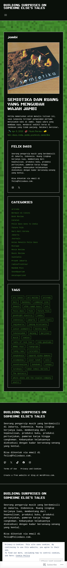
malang (33, 333)
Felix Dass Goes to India (25, 224)
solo (47, 360)
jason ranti (46, 320)
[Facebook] (23, 462)
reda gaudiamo (44, 342)
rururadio (33, 351)
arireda (15, 209)
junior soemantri (21, 329)
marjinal (45, 333)
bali (15, 302)
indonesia (18, 320)
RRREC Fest (18, 346)
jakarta (31, 320)
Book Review (18, 216)
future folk (18, 227)
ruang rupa (18, 351)
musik (15, 337)
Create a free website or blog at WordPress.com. (29, 475)
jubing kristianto (38, 324)
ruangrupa (33, 346)
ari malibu (32, 297)
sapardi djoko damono (39, 355)
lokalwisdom (19, 333)
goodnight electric (23, 315)
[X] (19, 187)
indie (21, 135)
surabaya (17, 369)
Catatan (15, 220)
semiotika (45, 135)
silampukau (18, 360)
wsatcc (16, 382)
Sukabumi (36, 364)
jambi (27, 135)
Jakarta (15, 235)
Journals (16, 238)
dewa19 (16, 306)
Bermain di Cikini (21, 213)
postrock (35, 135)
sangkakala (18, 355)
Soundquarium (18, 271)
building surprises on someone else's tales (25, 6)
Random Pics (18, 268)
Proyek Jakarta (19, 260)
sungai (48, 364)
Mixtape (15, 246)
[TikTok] (17, 462)
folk (31, 311)
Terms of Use (10, 469)
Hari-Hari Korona (20, 231)
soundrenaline (20, 364)
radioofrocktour (20, 264)
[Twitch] (5, 462)
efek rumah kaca (32, 306)
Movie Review (18, 249)
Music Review (35, 131)
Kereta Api (40, 329)
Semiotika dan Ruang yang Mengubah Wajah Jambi (33, 104)
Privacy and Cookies (31, 469)
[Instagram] (13, 187)
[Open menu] (5, 15)
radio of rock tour (23, 342)
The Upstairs (19, 373)
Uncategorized (19, 275)
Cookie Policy (23, 555)
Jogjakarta (18, 324)
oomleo (26, 337)
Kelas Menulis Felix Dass (25, 242)
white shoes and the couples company (32, 378)
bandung (26, 302)
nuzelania (16, 257)
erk (46, 306)
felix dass (12, 135)
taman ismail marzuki (37, 369)
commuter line (41, 302)
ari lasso (18, 297)
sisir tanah (35, 360)
